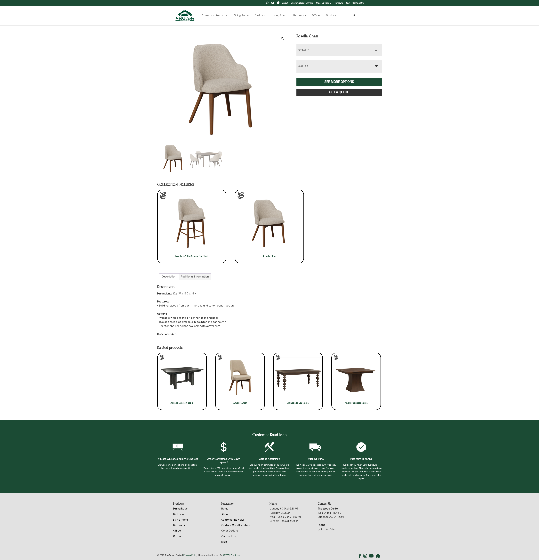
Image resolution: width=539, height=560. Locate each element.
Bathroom (299, 15)
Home (224, 509)
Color (303, 65)
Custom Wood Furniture (302, 3)
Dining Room (241, 15)
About (285, 3)
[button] (282, 38)
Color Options (322, 3)
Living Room (279, 15)
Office (316, 15)
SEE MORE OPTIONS (339, 82)
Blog (348, 3)
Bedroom (260, 15)
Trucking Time (315, 458)
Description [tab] (169, 277)
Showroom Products (214, 15)
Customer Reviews (233, 520)
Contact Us (358, 3)
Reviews (339, 3)
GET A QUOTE (339, 92)
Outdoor (331, 15)
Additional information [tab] (195, 277)
